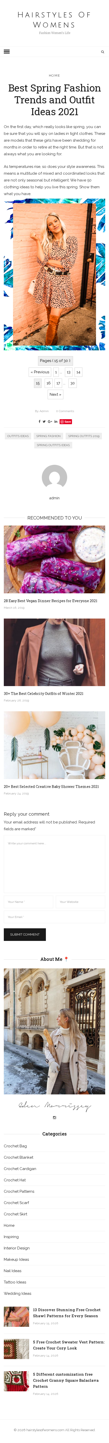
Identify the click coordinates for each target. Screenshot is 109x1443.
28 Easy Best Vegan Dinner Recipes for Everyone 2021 (50, 600)
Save (68, 421)
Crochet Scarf (16, 1203)
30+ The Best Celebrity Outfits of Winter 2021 (43, 693)
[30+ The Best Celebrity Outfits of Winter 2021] (54, 652)
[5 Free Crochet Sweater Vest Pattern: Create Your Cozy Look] (16, 1349)
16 (49, 383)
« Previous (40, 372)
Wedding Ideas (17, 1293)
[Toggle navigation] (7, 51)
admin (42, 411)
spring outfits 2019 (83, 436)
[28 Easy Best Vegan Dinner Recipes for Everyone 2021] (54, 559)
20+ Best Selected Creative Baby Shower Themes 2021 (51, 786)
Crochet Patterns (19, 1191)
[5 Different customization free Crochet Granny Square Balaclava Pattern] (16, 1381)
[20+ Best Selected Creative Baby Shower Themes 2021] (54, 745)
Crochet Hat (15, 1180)
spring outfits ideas (53, 445)
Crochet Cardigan (20, 1168)
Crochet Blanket (18, 1157)
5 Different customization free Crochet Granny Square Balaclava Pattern (66, 1380)
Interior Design (17, 1248)
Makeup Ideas (16, 1259)
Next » (55, 394)
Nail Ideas (12, 1271)
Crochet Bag (15, 1146)
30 (72, 383)
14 (78, 372)
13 (68, 372)
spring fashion (48, 436)
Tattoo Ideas (15, 1282)
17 (58, 383)
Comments (65, 411)
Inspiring (11, 1237)
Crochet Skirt (15, 1214)
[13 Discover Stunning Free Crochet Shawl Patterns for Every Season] (16, 1317)
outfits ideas (18, 436)
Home (54, 75)
